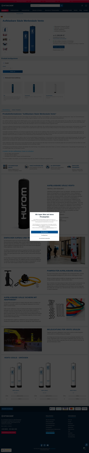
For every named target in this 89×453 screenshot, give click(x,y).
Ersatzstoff (27, 95)
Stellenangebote (71, 434)
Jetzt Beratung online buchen (8, 432)
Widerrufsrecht (71, 429)
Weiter (12, 71)
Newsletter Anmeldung (7, 408)
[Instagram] (44, 445)
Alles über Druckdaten (50, 419)
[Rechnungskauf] (84, 408)
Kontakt (69, 421)
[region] (26, 40)
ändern (43, 226)
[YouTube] (47, 445)
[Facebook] (41, 445)
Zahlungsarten (49, 427)
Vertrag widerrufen (50, 433)
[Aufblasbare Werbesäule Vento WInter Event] (29, 40)
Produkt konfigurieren (59, 46)
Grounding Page (71, 436)
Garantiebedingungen (50, 423)
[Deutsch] (3, 17)
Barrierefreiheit (71, 425)
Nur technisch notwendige (44, 238)
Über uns (70, 419)
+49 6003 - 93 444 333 (9, 429)
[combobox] (45, 5)
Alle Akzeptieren (44, 232)
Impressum (70, 423)
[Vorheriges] (10, 40)
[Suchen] (61, 5)
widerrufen (48, 226)
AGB (69, 431)
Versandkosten (52, 448)
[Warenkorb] (86, 5)
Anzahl (4, 66)
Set (4, 95)
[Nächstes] (49, 40)
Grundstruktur (49, 95)
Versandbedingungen (50, 425)
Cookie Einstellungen (50, 431)
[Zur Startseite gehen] (7, 6)
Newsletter (70, 433)
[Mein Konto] (82, 5)
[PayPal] (52, 408)
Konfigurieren (44, 235)
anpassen (38, 225)
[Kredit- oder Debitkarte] (68, 408)
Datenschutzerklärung (50, 227)
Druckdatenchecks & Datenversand (53, 429)
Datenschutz (70, 427)
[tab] (6, 110)
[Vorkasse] (78, 408)
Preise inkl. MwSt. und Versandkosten (59, 38)
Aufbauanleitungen (50, 421)
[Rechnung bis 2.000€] (59, 408)
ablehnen (43, 225)
